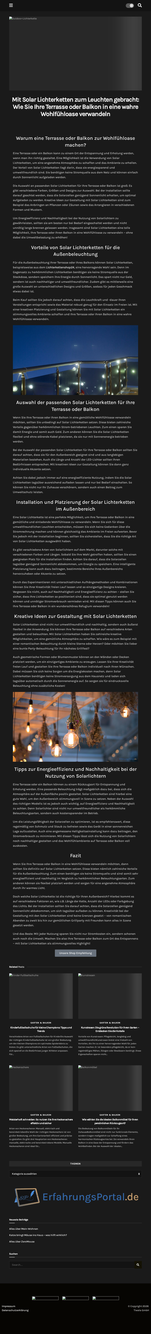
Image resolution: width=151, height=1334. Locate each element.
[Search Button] (140, 5)
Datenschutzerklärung (15, 1310)
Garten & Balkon (41, 1023)
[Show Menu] (11, 5)
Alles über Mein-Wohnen (23, 1228)
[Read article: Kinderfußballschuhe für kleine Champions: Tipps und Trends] (41, 996)
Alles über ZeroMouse (21, 1241)
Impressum (8, 1306)
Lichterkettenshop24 (60, 267)
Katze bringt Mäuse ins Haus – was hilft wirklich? (38, 1235)
